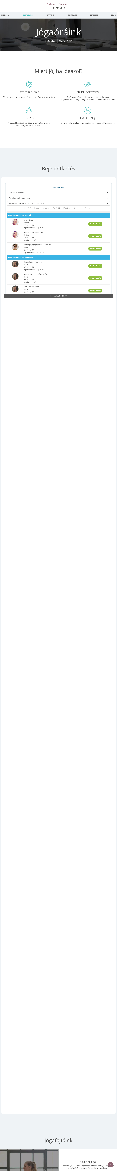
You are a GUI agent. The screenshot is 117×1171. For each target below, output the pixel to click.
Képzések (94, 15)
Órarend (50, 15)
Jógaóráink (28, 15)
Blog (113, 15)
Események (72, 15)
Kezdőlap (5, 15)
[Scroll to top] (110, 1164)
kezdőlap (50, 40)
